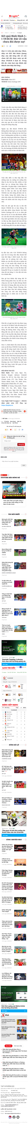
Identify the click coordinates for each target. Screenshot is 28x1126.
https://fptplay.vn (7, 405)
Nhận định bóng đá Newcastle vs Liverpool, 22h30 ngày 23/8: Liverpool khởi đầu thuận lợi (15, 1076)
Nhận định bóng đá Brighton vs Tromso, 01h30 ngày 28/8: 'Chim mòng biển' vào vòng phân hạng (7, 566)
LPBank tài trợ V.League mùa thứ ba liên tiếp (7, 860)
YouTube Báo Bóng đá (10, 477)
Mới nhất (6, 20)
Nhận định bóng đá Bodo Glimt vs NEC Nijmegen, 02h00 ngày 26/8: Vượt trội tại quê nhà (7, 753)
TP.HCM (6, 421)
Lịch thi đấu (8, 668)
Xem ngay (5, 664)
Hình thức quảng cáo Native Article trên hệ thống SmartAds (13, 1007)
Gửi (24, 465)
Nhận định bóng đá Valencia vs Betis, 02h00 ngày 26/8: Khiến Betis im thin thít (14, 1070)
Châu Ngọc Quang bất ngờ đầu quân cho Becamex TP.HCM (7, 872)
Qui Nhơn (15, 423)
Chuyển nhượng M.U (7, 586)
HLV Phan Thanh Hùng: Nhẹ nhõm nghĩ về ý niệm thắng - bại (6, 936)
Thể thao (4, 617)
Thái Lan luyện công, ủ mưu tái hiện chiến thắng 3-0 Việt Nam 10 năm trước (7, 628)
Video (3, 634)
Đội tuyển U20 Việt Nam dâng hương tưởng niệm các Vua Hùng (7, 521)
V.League (4, 672)
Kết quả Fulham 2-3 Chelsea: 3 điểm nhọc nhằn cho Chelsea (7, 800)
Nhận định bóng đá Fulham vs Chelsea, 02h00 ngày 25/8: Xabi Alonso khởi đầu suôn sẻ (14, 1063)
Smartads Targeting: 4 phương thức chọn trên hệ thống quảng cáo (14, 660)
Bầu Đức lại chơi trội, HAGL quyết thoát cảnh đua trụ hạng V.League (7, 949)
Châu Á (6, 32)
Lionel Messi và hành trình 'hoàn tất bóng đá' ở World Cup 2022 (8, 1021)
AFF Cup (4, 541)
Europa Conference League (9, 572)
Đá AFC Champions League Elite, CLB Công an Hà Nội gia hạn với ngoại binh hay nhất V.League (7, 886)
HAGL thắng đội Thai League (6, 910)
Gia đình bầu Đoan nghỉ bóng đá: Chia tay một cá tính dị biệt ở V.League (7, 899)
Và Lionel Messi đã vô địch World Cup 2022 (8, 1035)
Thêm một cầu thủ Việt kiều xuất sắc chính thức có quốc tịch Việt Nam (7, 923)
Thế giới (4, 554)
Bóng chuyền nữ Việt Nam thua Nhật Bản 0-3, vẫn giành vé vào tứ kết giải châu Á (7, 612)
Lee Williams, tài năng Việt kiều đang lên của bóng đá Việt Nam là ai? (7, 975)
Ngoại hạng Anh (6, 805)
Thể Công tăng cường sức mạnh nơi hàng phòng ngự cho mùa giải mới (7, 962)
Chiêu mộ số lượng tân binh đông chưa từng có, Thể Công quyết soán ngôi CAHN (7, 848)
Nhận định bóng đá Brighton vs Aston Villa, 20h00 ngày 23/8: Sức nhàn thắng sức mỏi (15, 1057)
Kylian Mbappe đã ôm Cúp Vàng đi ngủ (8, 1027)
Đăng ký (21, 444)
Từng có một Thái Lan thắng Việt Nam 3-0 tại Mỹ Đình (7, 596)
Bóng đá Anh (21, 20)
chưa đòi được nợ (6, 423)
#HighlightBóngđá (17, 23)
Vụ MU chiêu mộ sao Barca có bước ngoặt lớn (7, 582)
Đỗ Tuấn (5, 418)
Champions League (6, 758)
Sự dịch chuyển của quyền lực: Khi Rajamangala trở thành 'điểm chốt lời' (7, 785)
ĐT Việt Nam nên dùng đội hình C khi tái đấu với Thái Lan (7, 769)
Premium (12, 20)
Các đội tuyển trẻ (6, 526)
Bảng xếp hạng (10, 704)
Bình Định (13, 421)
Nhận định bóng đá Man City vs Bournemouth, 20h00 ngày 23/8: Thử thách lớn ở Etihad (15, 1051)
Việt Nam (12, 32)
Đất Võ (19, 421)
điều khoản (11, 450)
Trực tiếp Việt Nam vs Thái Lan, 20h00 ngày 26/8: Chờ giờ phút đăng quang (7, 536)
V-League (19, 32)
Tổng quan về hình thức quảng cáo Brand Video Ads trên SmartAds (13, 831)
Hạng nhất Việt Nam (22, 672)
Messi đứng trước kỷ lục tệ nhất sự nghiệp (7, 550)
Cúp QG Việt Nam (11, 672)
